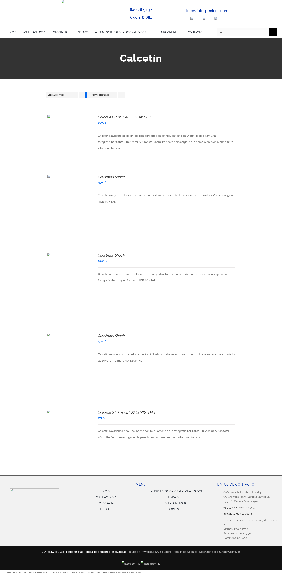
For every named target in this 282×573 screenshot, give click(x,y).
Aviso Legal (163, 551)
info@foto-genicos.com (207, 10)
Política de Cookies (185, 551)
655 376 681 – (231, 507)
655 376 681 (141, 17)
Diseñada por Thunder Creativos (219, 551)
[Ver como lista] (128, 95)
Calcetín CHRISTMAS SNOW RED (124, 117)
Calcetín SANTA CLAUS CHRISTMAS (127, 412)
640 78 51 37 (141, 9)
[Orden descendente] (82, 95)
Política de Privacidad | (141, 551)
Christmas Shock (111, 177)
